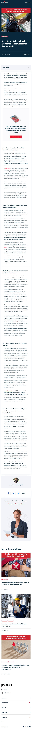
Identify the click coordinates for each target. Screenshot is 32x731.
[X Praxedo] (27, 727)
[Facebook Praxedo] (23, 727)
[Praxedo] (4, 2)
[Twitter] (18, 493)
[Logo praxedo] (16, 685)
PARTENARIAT (4, 702)
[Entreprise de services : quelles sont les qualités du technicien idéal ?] (16, 565)
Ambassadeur (7, 168)
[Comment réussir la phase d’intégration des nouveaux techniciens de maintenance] (16, 647)
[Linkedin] (13, 493)
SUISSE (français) (7, 692)
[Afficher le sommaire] (16, 67)
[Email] (23, 493)
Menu (29, 2)
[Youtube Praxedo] (30, 727)
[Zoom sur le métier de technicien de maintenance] (16, 606)
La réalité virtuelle (8, 390)
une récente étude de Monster (14, 218)
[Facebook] (8, 493)
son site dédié (15, 321)
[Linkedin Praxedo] (25, 727)
